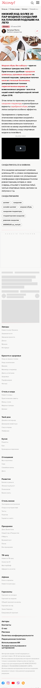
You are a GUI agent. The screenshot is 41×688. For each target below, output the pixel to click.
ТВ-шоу (5, 555)
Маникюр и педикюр (9, 369)
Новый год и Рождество (10, 533)
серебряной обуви (19, 107)
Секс (3, 464)
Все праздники (7, 547)
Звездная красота (8, 337)
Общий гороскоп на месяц (11, 602)
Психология (6, 489)
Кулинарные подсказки (10, 449)
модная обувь (26, 207)
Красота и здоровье (11, 356)
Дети (3, 471)
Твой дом (6, 417)
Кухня (4, 439)
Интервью (5, 348)
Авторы (5, 622)
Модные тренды (8, 405)
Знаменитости (7, 334)
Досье (4, 341)
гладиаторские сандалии (13, 216)
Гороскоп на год (7, 606)
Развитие (6, 479)
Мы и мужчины (7, 460)
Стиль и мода (8, 392)
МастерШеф (6, 565)
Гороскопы (7, 592)
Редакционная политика (13, 639)
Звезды (5, 327)
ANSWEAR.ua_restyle (11, 225)
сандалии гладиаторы (12, 211)
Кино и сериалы (7, 580)
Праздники (7, 526)
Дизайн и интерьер (9, 420)
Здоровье (5, 377)
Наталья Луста (13, 30)
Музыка (4, 344)
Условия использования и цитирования (14, 647)
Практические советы (10, 398)
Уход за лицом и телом (10, 359)
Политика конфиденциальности (17, 636)
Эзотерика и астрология (11, 504)
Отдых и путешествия (10, 508)
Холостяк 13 (6, 562)
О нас (4, 629)
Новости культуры (8, 584)
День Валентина (8, 529)
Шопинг (6, 26)
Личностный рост (8, 486)
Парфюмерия (7, 380)
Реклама (6, 632)
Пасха (4, 544)
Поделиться (37, 31)
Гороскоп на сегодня (9, 595)
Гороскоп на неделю (9, 599)
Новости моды (7, 395)
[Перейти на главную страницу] (8, 3)
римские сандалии (11, 220)
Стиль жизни (8, 501)
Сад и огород (7, 427)
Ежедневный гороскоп (10, 613)
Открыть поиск (32, 3)
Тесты (4, 511)
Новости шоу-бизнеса (10, 330)
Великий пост (7, 540)
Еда (3, 446)
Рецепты (5, 442)
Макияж (4, 366)
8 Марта (5, 537)
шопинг (6, 203)
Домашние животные (9, 424)
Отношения (7, 457)
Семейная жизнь (8, 467)
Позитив (5, 515)
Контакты (6, 625)
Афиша (5, 577)
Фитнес (4, 384)
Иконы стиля (6, 402)
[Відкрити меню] (37, 2)
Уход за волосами (8, 362)
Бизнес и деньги (8, 482)
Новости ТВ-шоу (8, 558)
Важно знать (6, 493)
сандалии (17, 203)
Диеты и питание (8, 373)
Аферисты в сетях (8, 569)
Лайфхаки (5, 431)
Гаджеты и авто (7, 518)
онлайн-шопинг (9, 207)
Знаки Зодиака (7, 609)
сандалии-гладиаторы (12, 104)
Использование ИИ (11, 643)
